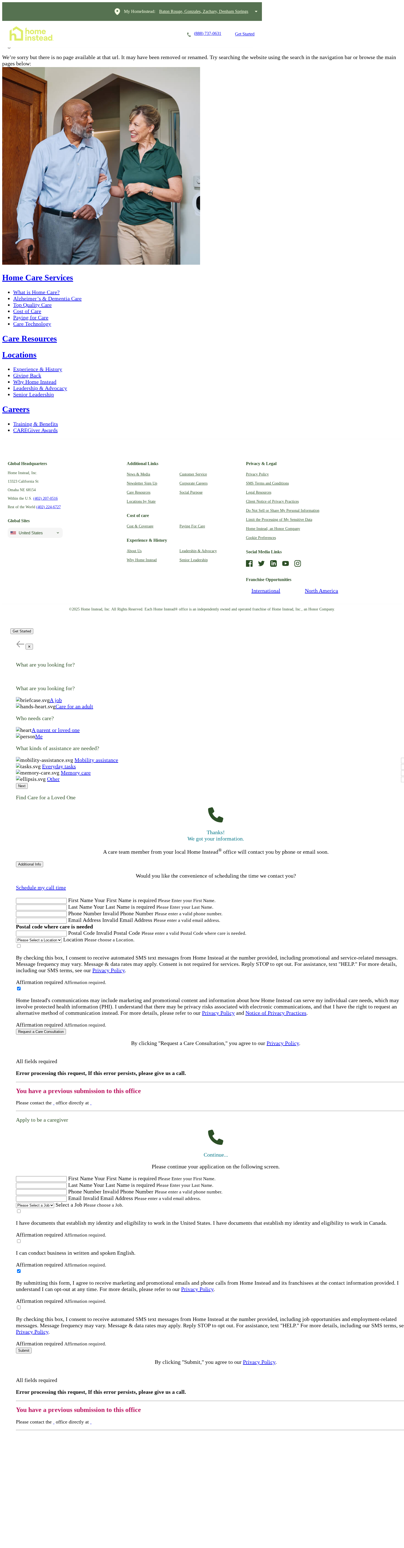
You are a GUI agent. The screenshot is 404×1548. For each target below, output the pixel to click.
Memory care (76, 773)
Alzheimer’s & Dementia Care (47, 298)
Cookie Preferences (261, 538)
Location (73, 939)
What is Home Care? (36, 292)
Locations (165, 34)
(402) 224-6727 (48, 507)
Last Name (80, 907)
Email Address (84, 920)
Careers (133, 34)
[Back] (20, 644)
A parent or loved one (56, 730)
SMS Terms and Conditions (267, 483)
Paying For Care (192, 526)
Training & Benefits (35, 424)
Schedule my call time (41, 887)
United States (31, 532)
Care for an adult (74, 706)
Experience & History (37, 369)
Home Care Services (92, 34)
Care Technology (32, 324)
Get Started (244, 34)
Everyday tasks (59, 766)
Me (39, 736)
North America (321, 591)
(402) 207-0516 (45, 498)
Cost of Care (27, 311)
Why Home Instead (34, 382)
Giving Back (27, 375)
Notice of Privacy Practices (275, 1013)
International (265, 591)
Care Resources (29, 338)
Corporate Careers (193, 483)
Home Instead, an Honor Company (273, 529)
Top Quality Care (32, 305)
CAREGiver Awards (35, 430)
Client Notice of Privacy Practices (272, 501)
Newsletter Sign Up (142, 483)
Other (53, 779)
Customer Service (193, 474)
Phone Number (84, 913)
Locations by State (141, 501)
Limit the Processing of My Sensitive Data (279, 520)
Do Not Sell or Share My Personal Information (282, 510)
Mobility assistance (96, 760)
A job (56, 700)
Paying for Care (30, 317)
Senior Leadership (33, 394)
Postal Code (81, 933)
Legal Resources (258, 492)
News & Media (138, 474)
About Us (134, 551)
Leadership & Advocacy (40, 388)
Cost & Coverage (140, 526)
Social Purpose (191, 492)
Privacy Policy (257, 474)
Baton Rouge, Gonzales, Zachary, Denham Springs (203, 11)
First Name (80, 900)
